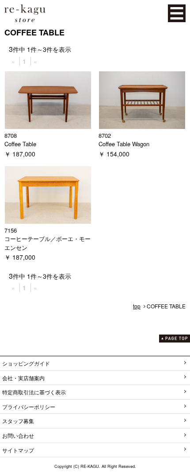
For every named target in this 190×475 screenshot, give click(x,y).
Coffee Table (20, 144)
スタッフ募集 (18, 420)
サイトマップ (18, 450)
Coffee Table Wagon (124, 144)
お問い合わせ (18, 435)
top (137, 306)
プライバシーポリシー (28, 406)
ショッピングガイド (26, 363)
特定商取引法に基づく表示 (34, 392)
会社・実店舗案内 (23, 378)
